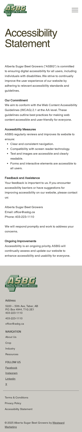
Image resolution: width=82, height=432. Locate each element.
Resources (11, 354)
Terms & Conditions (16, 397)
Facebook (11, 367)
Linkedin (10, 378)
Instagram (11, 373)
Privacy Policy (13, 403)
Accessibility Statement (18, 409)
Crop (8, 342)
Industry (10, 348)
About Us (10, 336)
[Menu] (75, 10)
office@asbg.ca (14, 323)
